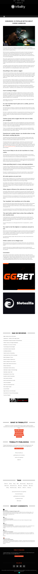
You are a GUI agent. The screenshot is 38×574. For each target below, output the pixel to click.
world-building (23, 483)
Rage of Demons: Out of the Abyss (9, 390)
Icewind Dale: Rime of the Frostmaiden (10, 355)
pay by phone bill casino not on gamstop (19, 491)
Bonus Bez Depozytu (19, 493)
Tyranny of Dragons (6, 395)
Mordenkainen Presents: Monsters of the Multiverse (12, 340)
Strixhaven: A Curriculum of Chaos (9, 344)
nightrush (19, 459)
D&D (11, 483)
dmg (8, 487)
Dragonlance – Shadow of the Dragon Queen (11, 338)
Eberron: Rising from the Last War (9, 361)
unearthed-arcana (14, 485)
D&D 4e (25, 487)
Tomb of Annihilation (7, 382)
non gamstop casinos (19, 498)
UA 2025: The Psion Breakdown (8, 524)
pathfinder (25, 485)
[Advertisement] (20, 12)
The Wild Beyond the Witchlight (9, 346)
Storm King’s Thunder (7, 386)
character (20, 485)
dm (18, 483)
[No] (36, 571)
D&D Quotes (19, 500)
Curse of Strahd (6, 388)
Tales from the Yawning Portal (8, 384)
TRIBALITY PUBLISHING (19, 448)
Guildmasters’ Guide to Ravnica (9, 367)
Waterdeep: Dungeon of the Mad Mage (10, 369)
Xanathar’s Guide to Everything (8, 376)
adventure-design (13, 487)
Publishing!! (19, 436)
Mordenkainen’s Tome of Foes (8, 374)
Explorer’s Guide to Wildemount (9, 359)
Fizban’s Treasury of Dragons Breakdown (10, 342)
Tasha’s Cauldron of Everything (8, 353)
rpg (14, 483)
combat (30, 487)
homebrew (7, 485)
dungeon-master (30, 483)
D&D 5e (6, 483)
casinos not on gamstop (19, 457)
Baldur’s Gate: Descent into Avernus (9, 363)
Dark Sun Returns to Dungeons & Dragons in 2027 (11, 511)
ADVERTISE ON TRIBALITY (19, 435)
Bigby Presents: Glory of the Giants (9, 336)
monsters (31, 485)
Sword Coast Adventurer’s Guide (9, 380)
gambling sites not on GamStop (19, 455)
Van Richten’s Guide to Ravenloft (9, 348)
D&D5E (20, 487)
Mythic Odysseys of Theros (8, 357)
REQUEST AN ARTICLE (19, 431)
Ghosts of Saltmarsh (7, 365)
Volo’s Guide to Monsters (7, 378)
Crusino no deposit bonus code (9, 146)
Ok (19, 572)
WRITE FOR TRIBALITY (19, 433)
